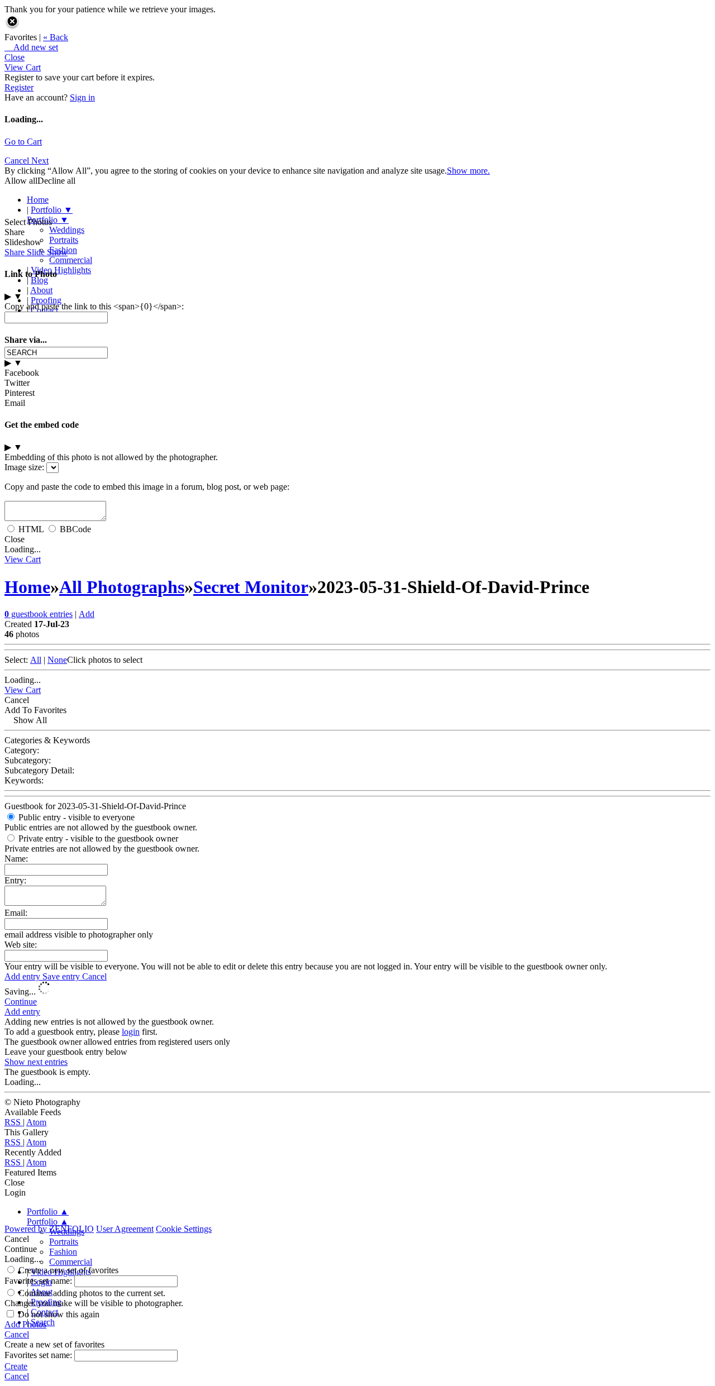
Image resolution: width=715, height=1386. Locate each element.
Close (14, 57)
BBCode (75, 529)
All (35, 660)
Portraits (63, 240)
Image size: (24, 467)
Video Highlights (61, 270)
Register (19, 87)
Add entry (23, 976)
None (57, 660)
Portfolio (52, 209)
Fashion (63, 1251)
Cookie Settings (184, 1229)
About (41, 290)
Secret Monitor (250, 587)
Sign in (82, 97)
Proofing (46, 300)
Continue (20, 1001)
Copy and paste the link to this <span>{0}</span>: (94, 306)
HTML (31, 529)
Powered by (49, 1229)
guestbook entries (38, 614)
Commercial (70, 260)
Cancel (17, 160)
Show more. (468, 170)
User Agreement (125, 1229)
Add (86, 614)
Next (40, 160)
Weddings (66, 230)
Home (38, 199)
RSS (13, 1122)
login (131, 1031)
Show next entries (36, 1062)
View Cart (22, 67)
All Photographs (121, 587)
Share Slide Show (36, 252)
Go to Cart (23, 141)
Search (43, 1322)
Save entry (62, 976)
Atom (36, 1122)
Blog (39, 280)
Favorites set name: (39, 1280)
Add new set (31, 47)
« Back (55, 37)
